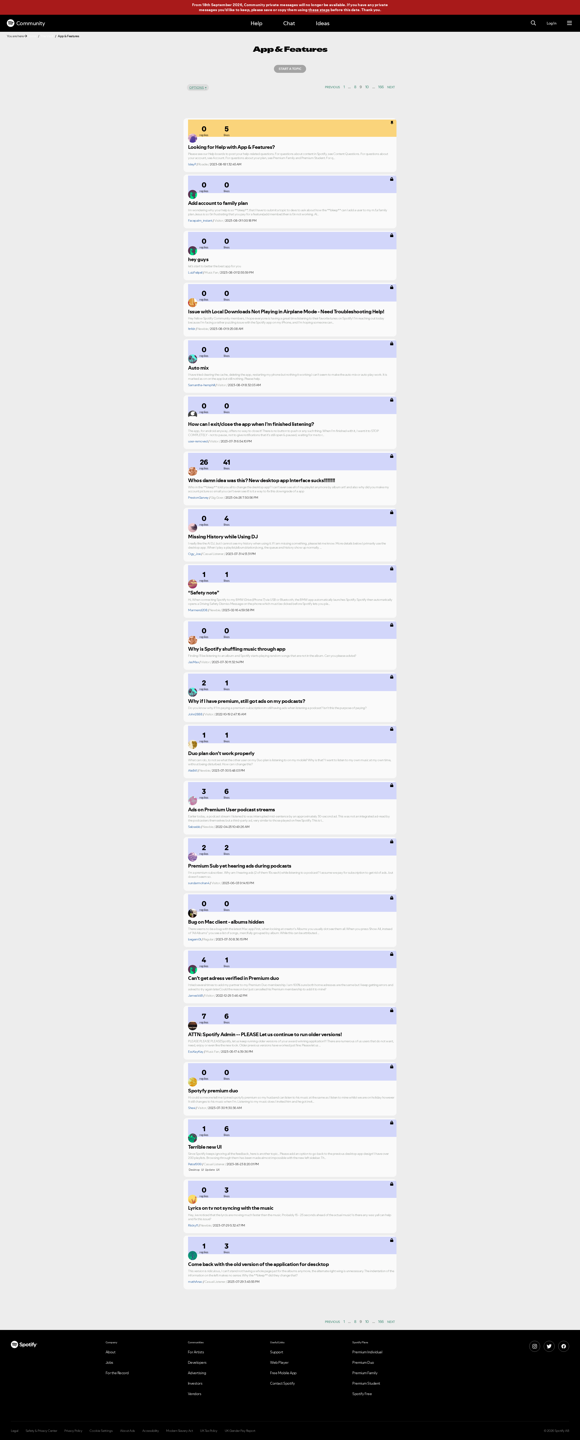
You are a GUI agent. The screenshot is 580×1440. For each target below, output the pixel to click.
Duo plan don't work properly (221, 753)
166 (381, 86)
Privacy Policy (73, 1431)
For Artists (196, 1351)
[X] (549, 1346)
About (111, 1351)
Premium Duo (363, 1362)
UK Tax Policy (209, 1431)
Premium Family (364, 1372)
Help (256, 23)
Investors (195, 1383)
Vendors (194, 1393)
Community (30, 23)
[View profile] (192, 138)
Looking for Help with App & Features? (231, 147)
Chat (289, 23)
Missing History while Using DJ (223, 537)
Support (276, 1351)
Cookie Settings (101, 1431)
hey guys (198, 259)
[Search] (533, 23)
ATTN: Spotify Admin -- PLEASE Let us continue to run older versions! (265, 1034)
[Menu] (569, 23)
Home (32, 36)
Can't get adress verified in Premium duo (233, 978)
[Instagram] (534, 1346)
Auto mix (198, 368)
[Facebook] (563, 1346)
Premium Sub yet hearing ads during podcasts (239, 866)
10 (367, 86)
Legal (14, 1431)
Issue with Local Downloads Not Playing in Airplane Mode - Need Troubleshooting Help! (286, 311)
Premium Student (366, 1383)
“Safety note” (203, 593)
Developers (197, 1362)
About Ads (127, 1431)
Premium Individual (367, 1351)
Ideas (322, 23)
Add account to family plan (218, 203)
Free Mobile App (283, 1372)
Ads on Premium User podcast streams (231, 809)
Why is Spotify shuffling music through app (236, 649)
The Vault (47, 36)
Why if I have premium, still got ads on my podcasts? (246, 701)
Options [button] (196, 87)
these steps (319, 9)
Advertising (197, 1372)
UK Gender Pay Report (240, 1431)
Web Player (279, 1362)
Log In (551, 23)
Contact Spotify (282, 1383)
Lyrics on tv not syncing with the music (230, 1208)
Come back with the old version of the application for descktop (258, 1264)
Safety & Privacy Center (41, 1431)
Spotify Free (362, 1393)
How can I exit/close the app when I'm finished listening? (251, 424)
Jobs (109, 1362)
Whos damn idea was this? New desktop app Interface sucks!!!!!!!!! (261, 480)
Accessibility (150, 1431)
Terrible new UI (205, 1147)
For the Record (117, 1372)
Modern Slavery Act (179, 1431)
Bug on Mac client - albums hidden (226, 922)
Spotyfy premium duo (213, 1091)
